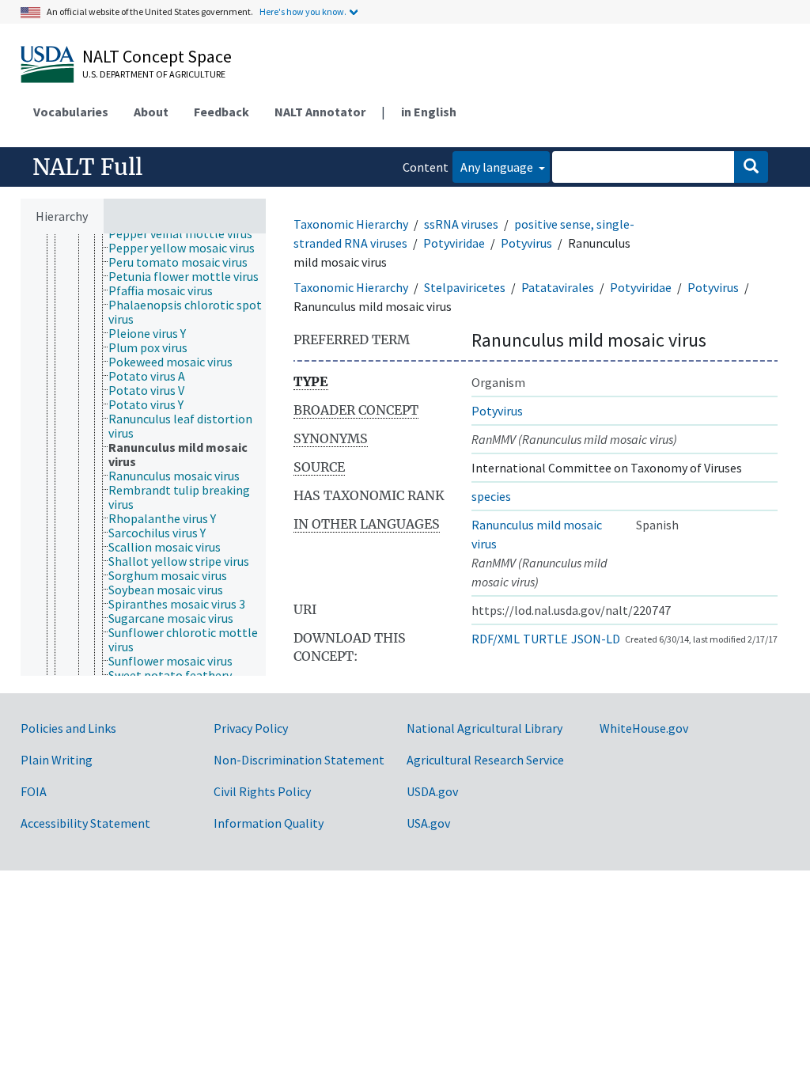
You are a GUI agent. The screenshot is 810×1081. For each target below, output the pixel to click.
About (151, 111)
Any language (498, 167)
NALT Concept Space (157, 56)
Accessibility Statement (85, 823)
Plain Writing (57, 760)
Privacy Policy (251, 728)
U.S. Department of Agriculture (153, 74)
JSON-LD (595, 639)
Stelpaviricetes (464, 287)
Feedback (221, 111)
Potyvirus (526, 243)
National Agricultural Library (484, 728)
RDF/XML (495, 639)
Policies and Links (68, 728)
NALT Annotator (319, 111)
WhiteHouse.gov (644, 728)
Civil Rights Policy (262, 791)
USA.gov (428, 823)
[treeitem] (187, 233)
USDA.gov (432, 791)
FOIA (34, 791)
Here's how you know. (302, 11)
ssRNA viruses (461, 224)
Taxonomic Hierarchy (350, 224)
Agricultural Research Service (485, 760)
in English (428, 111)
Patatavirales (557, 287)
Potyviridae (454, 243)
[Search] (751, 167)
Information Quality (269, 823)
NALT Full (87, 167)
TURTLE (545, 639)
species (491, 496)
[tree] (143, 454)
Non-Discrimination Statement (299, 760)
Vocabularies (70, 111)
